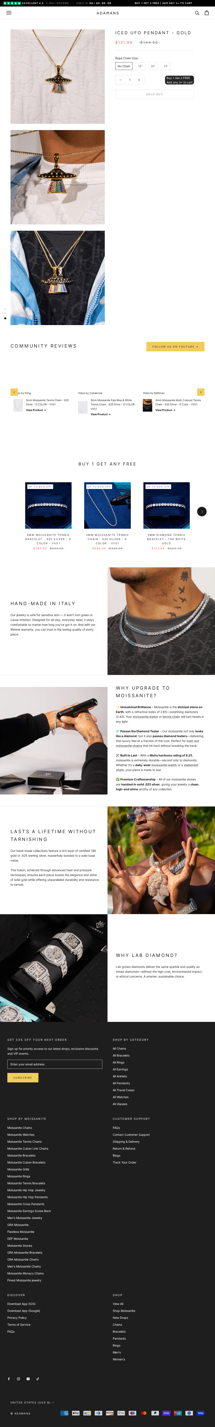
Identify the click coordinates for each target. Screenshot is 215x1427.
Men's (117, 1352)
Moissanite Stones (19, 1245)
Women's (119, 1359)
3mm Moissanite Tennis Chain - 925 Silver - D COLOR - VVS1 (107, 539)
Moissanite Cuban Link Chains (27, 1148)
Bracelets (119, 1331)
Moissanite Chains (19, 1127)
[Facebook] (8, 1378)
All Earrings (120, 1069)
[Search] (197, 13)
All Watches (120, 1097)
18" (140, 66)
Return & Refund (124, 1148)
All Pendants (121, 1083)
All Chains (119, 1048)
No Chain (124, 66)
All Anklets (120, 1076)
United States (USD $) (30, 1402)
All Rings (118, 1062)
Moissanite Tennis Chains (24, 1141)
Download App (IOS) (21, 1304)
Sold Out (154, 94)
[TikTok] (37, 1378)
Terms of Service (18, 1324)
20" (153, 66)
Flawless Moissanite (20, 1231)
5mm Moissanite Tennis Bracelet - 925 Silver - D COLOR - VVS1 (48, 539)
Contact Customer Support (131, 1134)
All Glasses (120, 1104)
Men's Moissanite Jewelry (24, 1218)
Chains (117, 1324)
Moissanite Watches (20, 1134)
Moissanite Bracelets (21, 1155)
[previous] (13, 511)
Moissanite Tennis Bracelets (26, 1183)
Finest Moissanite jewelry (24, 1280)
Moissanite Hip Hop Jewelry (26, 1190)
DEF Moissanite (17, 1238)
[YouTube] (28, 1378)
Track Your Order (124, 1162)
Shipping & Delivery (126, 1141)
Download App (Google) (23, 1310)
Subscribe (22, 1077)
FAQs (116, 1127)
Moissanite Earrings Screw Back (29, 1211)
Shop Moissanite (124, 1310)
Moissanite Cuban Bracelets (26, 1162)
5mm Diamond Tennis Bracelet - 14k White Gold (166, 539)
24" (166, 66)
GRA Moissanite (18, 1225)
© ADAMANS (20, 1413)
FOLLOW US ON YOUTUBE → (175, 346)
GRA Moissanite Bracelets (24, 1252)
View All (118, 1304)
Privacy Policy (17, 1317)
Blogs (116, 1155)
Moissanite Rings (18, 1176)
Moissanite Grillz (18, 1169)
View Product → (36, 410)
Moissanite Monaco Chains (25, 1273)
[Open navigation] (8, 12)
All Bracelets (121, 1055)
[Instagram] (18, 1378)
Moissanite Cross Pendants (25, 1204)
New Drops (120, 1317)
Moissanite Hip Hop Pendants (27, 1197)
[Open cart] (207, 12)
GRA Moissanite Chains (23, 1259)
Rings (116, 1345)
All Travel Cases (123, 1090)
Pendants (119, 1338)
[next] (202, 511)
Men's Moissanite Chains (24, 1266)
